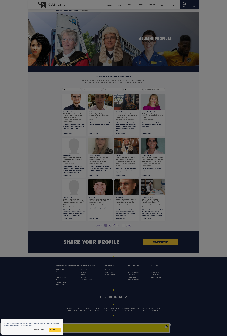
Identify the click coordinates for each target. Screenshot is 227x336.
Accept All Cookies (55, 330)
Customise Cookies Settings (39, 330)
